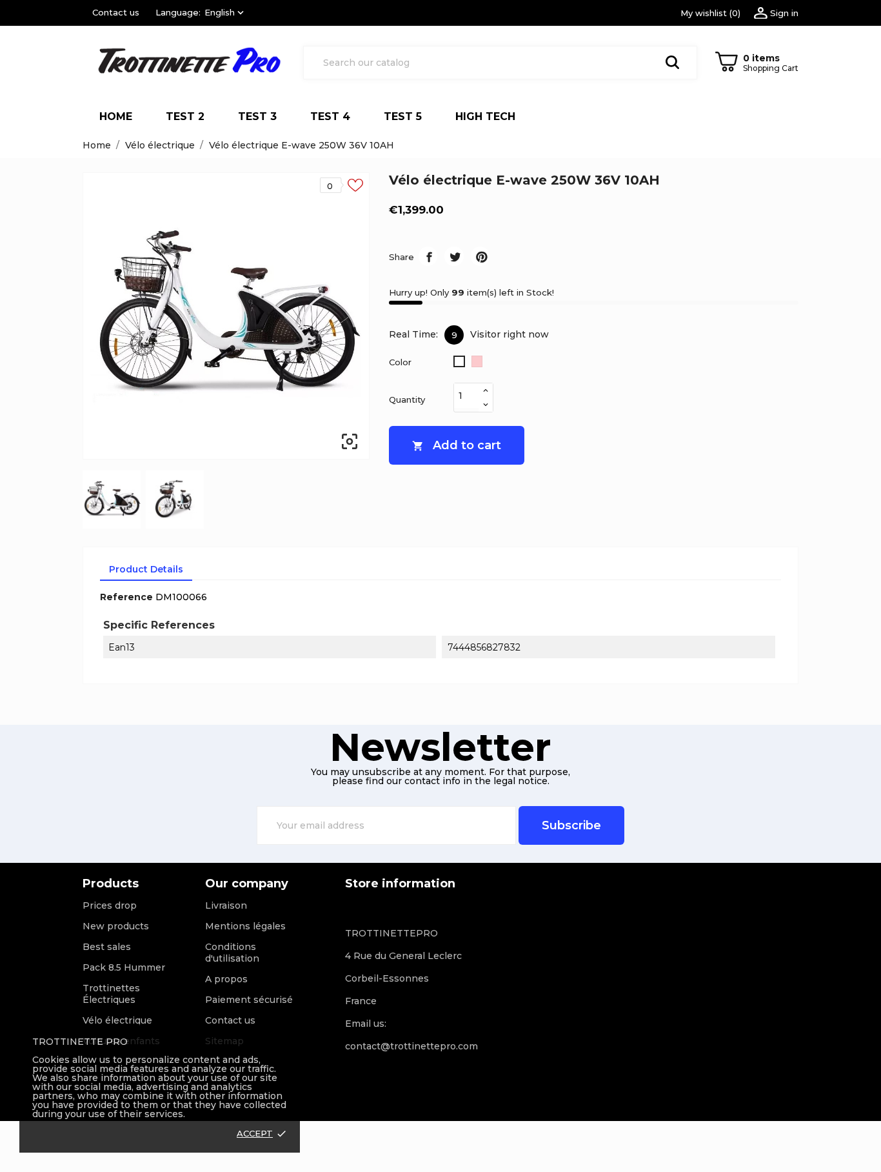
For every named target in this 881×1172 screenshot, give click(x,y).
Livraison (226, 905)
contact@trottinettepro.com (411, 1046)
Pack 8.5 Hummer (124, 967)
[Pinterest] (480, 256)
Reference (126, 597)
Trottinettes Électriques (111, 993)
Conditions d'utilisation (232, 952)
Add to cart (456, 445)
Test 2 (185, 116)
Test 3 (257, 116)
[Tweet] (453, 256)
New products (116, 926)
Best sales (107, 947)
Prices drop (110, 905)
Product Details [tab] (146, 569)
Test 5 (403, 116)
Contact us (115, 12)
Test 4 (330, 116)
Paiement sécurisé (249, 999)
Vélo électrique (117, 1020)
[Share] (428, 256)
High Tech (491, 112)
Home (115, 116)
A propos (226, 979)
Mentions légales (245, 926)
